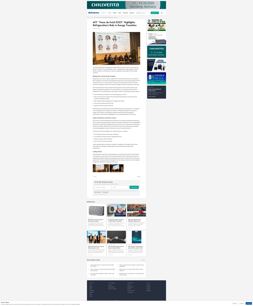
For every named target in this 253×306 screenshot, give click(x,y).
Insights (114, 13)
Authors (91, 296)
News (109, 13)
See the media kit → (152, 96)
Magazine (132, 13)
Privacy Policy (105, 192)
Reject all (235, 303)
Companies (125, 13)
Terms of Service (97, 192)
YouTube (148, 288)
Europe (95, 176)
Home (88, 17)
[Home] (93, 13)
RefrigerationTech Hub (104, 13)
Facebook (148, 287)
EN (148, 12)
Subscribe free (155, 12)
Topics (90, 294)
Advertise (110, 285)
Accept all (249, 303)
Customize (241, 303)
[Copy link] (135, 176)
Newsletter (148, 290)
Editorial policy (130, 287)
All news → (144, 260)
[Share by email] (137, 176)
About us (129, 285)
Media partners (111, 287)
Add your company (112, 288)
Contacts (129, 288)
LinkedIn (148, 285)
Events (119, 13)
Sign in (162, 12)
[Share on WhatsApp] (139, 176)
